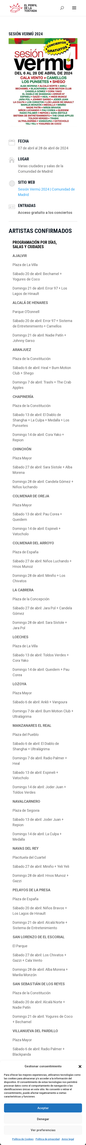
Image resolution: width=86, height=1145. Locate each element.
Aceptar (43, 1108)
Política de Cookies (23, 1139)
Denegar (43, 1119)
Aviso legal (68, 1139)
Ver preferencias (43, 1130)
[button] (80, 1066)
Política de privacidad (48, 1139)
